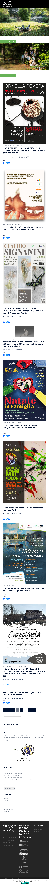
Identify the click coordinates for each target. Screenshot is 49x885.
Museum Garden (37, 828)
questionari (6, 807)
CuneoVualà (20, 666)
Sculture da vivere (38, 829)
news (21, 145)
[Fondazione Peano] (7, 4)
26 (29, 710)
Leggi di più (26, 883)
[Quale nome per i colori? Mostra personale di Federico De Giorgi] (24, 472)
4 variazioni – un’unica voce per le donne (13, 777)
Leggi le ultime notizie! (8, 41)
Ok (21, 883)
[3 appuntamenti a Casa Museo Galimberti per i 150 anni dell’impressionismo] (24, 553)
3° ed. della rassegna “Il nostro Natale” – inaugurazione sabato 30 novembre (21, 426)
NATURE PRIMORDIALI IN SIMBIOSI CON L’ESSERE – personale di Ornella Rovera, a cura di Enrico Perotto (24, 150)
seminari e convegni (8, 809)
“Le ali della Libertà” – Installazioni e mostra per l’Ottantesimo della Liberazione (23, 228)
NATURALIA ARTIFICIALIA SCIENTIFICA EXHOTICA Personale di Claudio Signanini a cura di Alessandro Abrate (23, 310)
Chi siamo (36, 832)
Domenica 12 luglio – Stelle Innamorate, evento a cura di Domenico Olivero (21, 771)
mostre (17, 145)
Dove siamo (36, 831)
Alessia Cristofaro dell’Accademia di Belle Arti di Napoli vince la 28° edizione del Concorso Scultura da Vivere (23, 344)
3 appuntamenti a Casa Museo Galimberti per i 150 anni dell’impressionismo (24, 589)
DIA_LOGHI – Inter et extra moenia (11, 775)
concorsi (17, 224)
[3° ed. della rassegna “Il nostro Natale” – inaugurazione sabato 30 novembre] (24, 390)
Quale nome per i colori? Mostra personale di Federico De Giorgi (23, 509)
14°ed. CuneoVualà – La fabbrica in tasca (13, 773)
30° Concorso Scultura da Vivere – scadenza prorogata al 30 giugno (19, 779)
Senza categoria (7, 811)
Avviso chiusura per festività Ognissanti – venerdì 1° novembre (22, 693)
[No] (47, 881)
